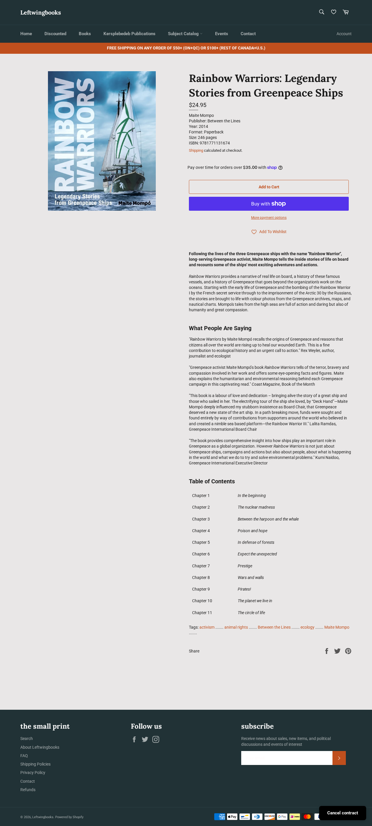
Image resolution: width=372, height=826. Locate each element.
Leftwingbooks (40, 12)
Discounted (55, 33)
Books (85, 33)
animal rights (236, 627)
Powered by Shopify (69, 817)
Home (26, 33)
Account (344, 33)
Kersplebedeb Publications (129, 33)
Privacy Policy (32, 772)
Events (221, 33)
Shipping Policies (35, 764)
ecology (307, 627)
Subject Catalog (184, 33)
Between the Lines (274, 627)
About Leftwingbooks (39, 747)
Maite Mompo (336, 627)
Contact (248, 33)
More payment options (269, 218)
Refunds (27, 789)
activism (206, 627)
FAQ (24, 755)
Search (26, 738)
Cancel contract (342, 813)
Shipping (196, 150)
